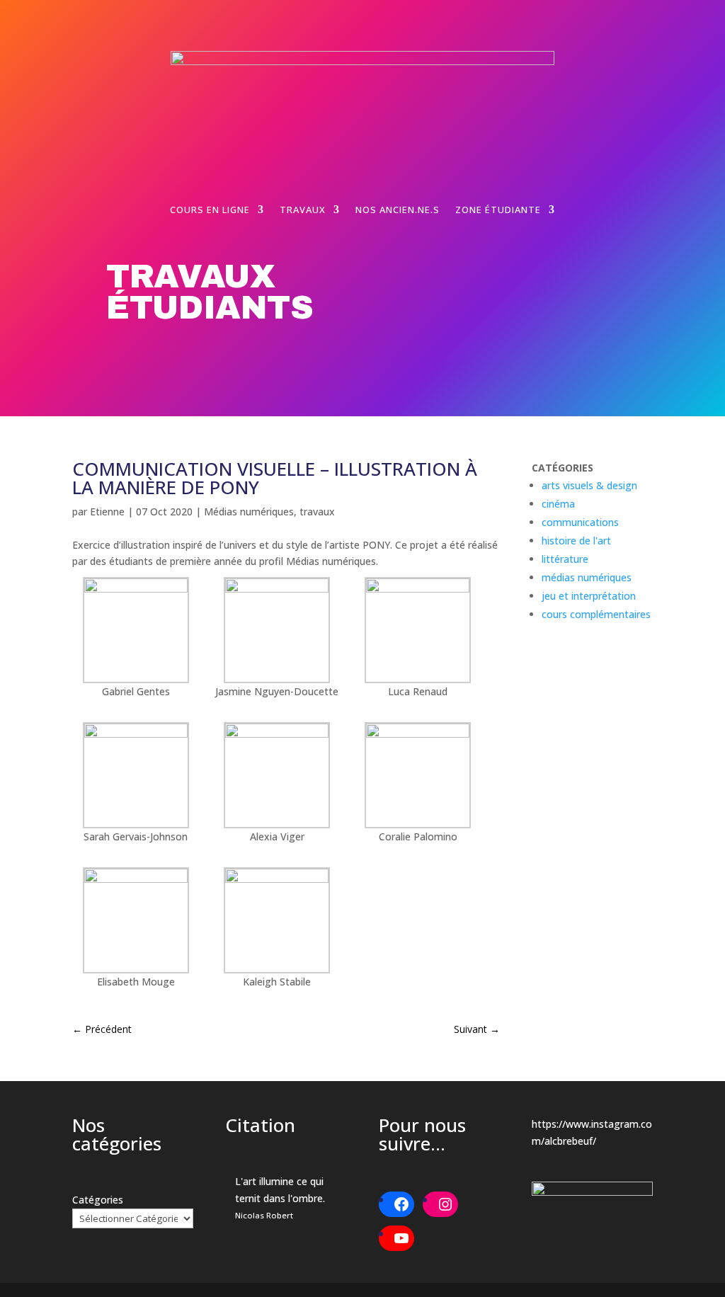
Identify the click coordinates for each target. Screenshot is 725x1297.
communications (580, 522)
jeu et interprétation (589, 595)
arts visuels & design (589, 485)
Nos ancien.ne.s (397, 209)
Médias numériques (249, 511)
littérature (565, 559)
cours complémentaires (596, 614)
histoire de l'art (576, 540)
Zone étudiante (498, 209)
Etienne (107, 511)
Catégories (97, 1199)
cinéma (558, 503)
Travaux (303, 209)
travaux (317, 511)
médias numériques (587, 577)
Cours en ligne (210, 209)
